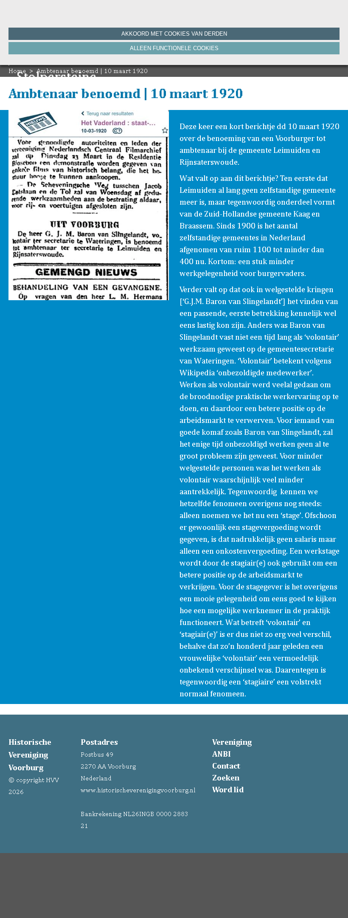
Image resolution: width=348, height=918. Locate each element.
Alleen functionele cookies (174, 48)
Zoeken (225, 777)
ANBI (221, 753)
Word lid (228, 789)
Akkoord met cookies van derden (174, 34)
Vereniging (232, 741)
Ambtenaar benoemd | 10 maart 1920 (92, 70)
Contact (226, 765)
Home (17, 70)
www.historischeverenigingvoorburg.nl (138, 790)
